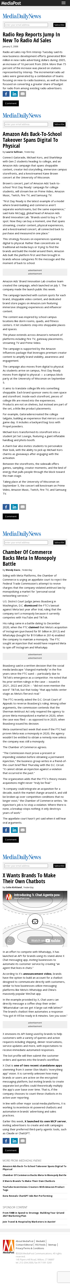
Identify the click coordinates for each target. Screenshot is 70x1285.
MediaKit (40, 1241)
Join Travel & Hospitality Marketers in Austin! (29, 1221)
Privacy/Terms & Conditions (30, 1248)
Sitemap (52, 1244)
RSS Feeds (40, 1244)
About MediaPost (24, 1241)
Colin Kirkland (14, 887)
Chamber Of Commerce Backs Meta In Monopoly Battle (34, 1175)
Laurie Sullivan (14, 151)
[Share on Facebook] (6, 94)
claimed (33, 627)
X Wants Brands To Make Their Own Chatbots (29, 1181)
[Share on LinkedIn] (14, 94)
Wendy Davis (13, 569)
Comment (11, 103)
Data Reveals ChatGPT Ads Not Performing (27, 1195)
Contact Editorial (24, 1244)
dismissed (31, 605)
